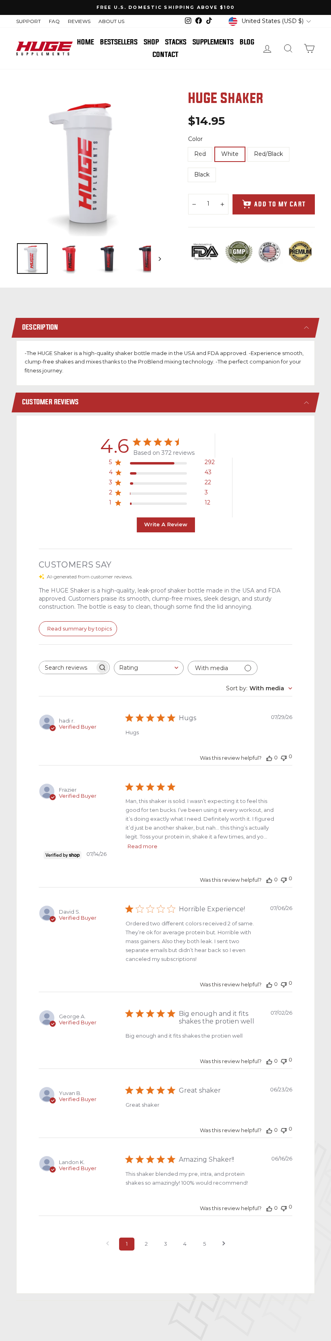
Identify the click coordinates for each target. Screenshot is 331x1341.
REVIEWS (79, 21)
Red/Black (268, 154)
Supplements (213, 42)
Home (85, 42)
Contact (165, 55)
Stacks (175, 42)
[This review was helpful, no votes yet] (269, 758)
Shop (151, 42)
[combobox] (149, 668)
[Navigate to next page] (223, 1244)
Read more (142, 846)
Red (200, 154)
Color (195, 139)
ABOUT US (111, 21)
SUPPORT (28, 21)
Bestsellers (119, 42)
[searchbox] (67, 667)
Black (201, 174)
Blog (247, 42)
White (230, 154)
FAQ (54, 21)
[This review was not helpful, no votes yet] (284, 757)
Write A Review (165, 524)
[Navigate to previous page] (107, 1244)
